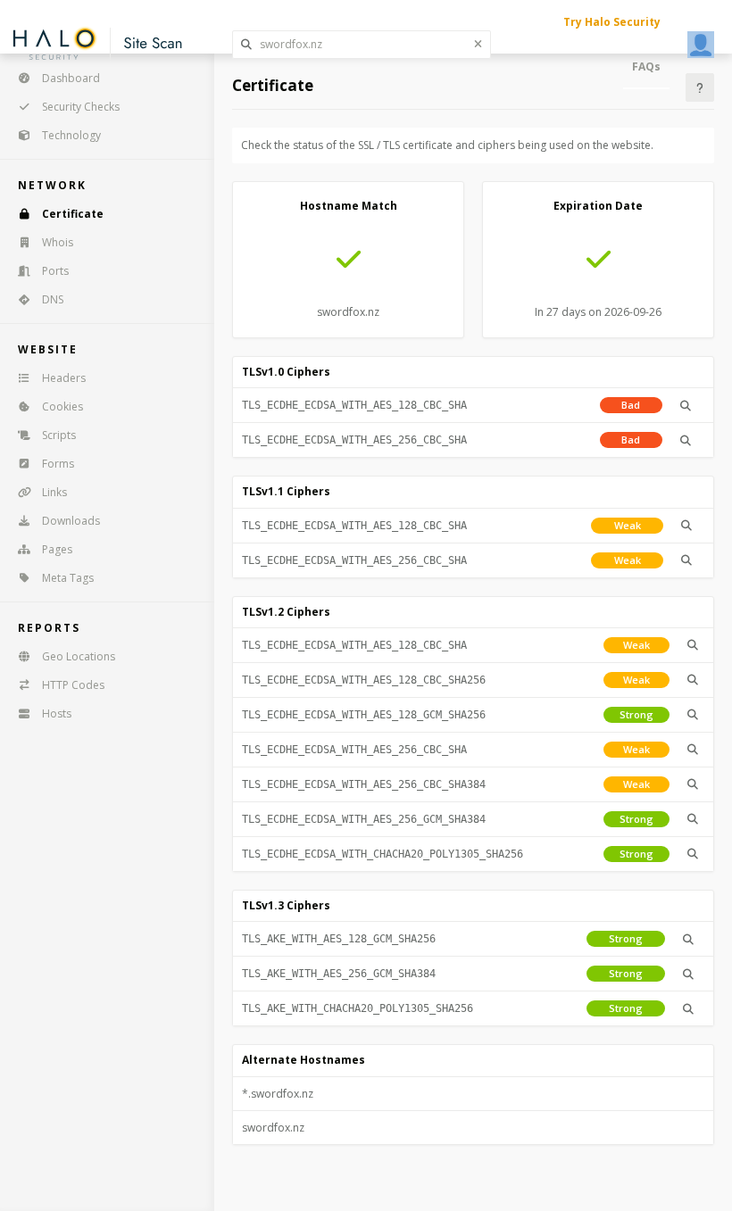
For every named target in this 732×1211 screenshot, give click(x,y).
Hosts (56, 713)
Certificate (73, 213)
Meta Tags (68, 577)
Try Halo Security (612, 21)
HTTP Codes (73, 685)
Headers (64, 378)
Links (54, 492)
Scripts (59, 435)
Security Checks (81, 106)
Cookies (62, 406)
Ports (55, 270)
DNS (52, 299)
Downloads (71, 520)
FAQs (646, 66)
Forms (58, 463)
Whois (57, 242)
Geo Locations (78, 656)
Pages (57, 549)
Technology (71, 135)
